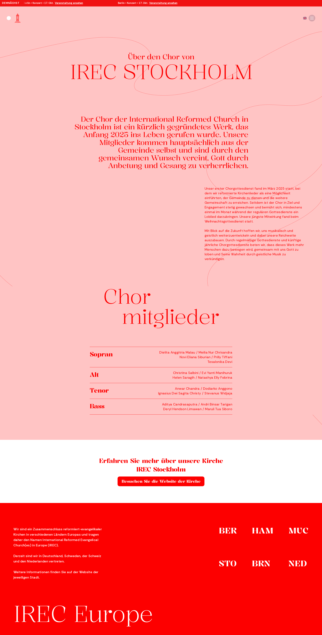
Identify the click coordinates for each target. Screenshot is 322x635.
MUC (298, 531)
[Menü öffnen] (312, 18)
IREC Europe (83, 613)
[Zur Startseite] (13, 18)
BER (228, 531)
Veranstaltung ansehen (69, 3)
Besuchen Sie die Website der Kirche (161, 481)
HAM (262, 531)
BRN (261, 564)
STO (228, 564)
